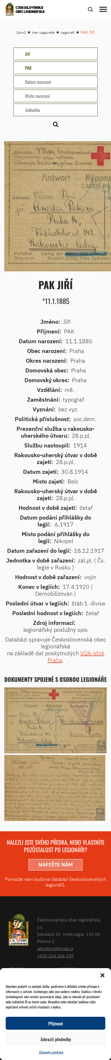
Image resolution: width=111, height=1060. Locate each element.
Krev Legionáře (43, 32)
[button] (102, 975)
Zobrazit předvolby (55, 1039)
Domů (21, 32)
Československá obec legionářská (30, 10)
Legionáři (68, 32)
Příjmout (55, 1023)
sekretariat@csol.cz (55, 948)
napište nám (55, 864)
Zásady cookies (51, 1052)
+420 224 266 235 (55, 955)
